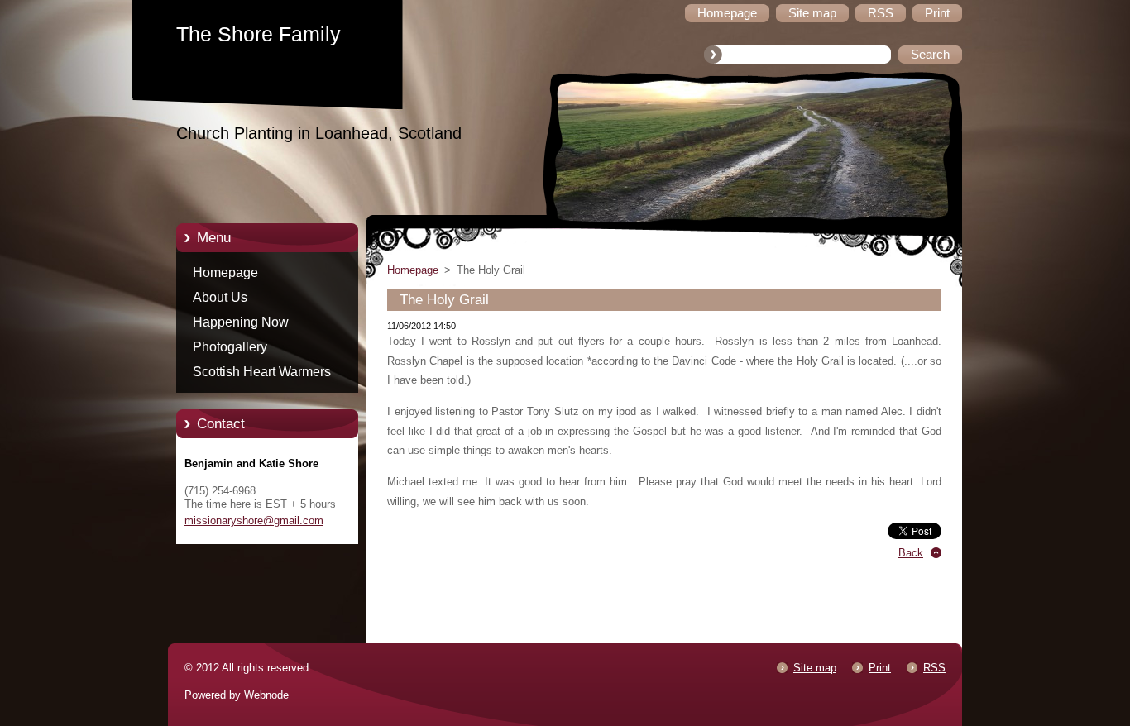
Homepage (225, 272)
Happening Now (241, 322)
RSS (934, 668)
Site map (814, 668)
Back (910, 553)
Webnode (266, 695)
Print (880, 668)
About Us (220, 297)
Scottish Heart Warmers (262, 372)
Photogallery (230, 347)
